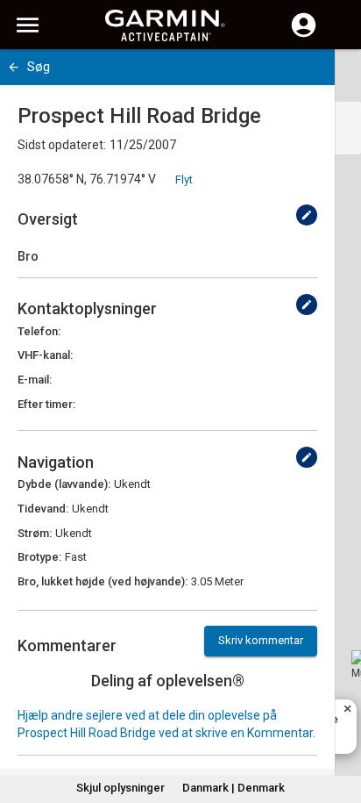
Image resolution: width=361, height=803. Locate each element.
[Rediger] (306, 215)
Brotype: (39, 556)
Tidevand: (43, 508)
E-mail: (35, 379)
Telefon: (39, 331)
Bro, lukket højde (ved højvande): (103, 581)
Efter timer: (46, 404)
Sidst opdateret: (62, 145)
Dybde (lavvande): (64, 484)
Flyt (184, 179)
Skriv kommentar (260, 640)
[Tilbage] (13, 67)
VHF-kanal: (45, 355)
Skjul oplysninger (120, 787)
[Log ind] (303, 35)
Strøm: (35, 533)
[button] (339, 723)
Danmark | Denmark (233, 787)
